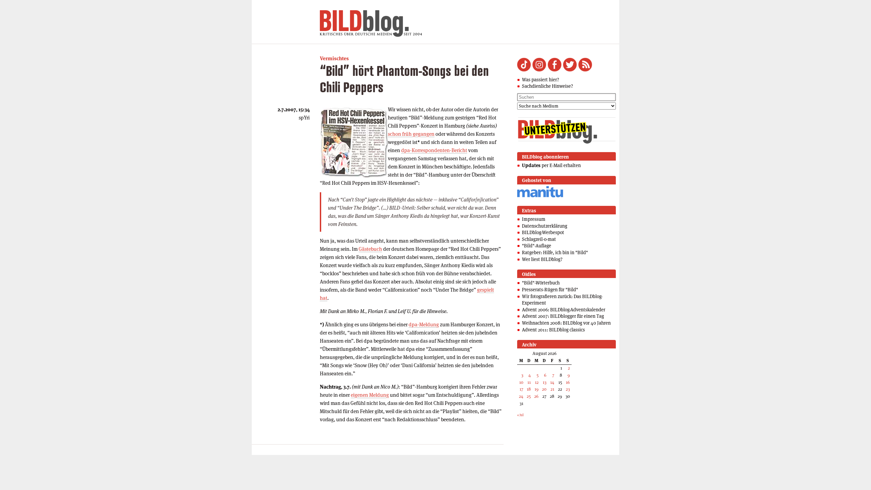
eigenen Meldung (370, 395)
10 (521, 382)
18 (529, 389)
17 (521, 389)
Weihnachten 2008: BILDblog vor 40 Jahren (566, 323)
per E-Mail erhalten (551, 165)
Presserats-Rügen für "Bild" (550, 290)
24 (521, 396)
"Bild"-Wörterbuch (541, 283)
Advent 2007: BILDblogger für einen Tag (563, 316)
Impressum (533, 219)
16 (568, 382)
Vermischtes (334, 58)
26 (536, 396)
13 (544, 382)
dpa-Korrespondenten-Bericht (434, 150)
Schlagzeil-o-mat (539, 239)
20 (544, 389)
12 (537, 382)
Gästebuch (370, 249)
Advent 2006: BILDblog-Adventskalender (563, 310)
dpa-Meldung (424, 324)
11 (529, 382)
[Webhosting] (540, 196)
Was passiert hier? (540, 80)
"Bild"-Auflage (536, 246)
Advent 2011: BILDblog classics (553, 330)
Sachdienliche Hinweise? (547, 86)
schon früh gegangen (411, 134)
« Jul (520, 415)
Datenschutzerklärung (544, 226)
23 (568, 389)
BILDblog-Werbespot (543, 232)
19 (537, 389)
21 (552, 389)
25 (529, 396)
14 (552, 382)
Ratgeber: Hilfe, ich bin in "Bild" (555, 252)
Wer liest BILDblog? (542, 259)
